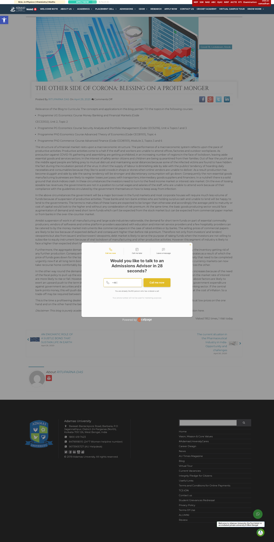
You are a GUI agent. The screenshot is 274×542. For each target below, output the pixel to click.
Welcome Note (49, 9)
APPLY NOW (93, 2)
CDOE (142, 9)
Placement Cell (104, 9)
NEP (196, 2)
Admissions (126, 9)
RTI (240, 2)
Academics (83, 9)
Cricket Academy (206, 9)
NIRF (226, 2)
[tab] (110, 251)
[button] (4, 20)
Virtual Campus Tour (232, 9)
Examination (250, 2)
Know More (254, 9)
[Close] (190, 244)
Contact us (187, 9)
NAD (207, 2)
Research (156, 9)
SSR (202, 2)
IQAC (219, 2)
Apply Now (170, 9)
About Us (66, 9)
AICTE (234, 2)
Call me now (157, 282)
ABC (213, 2)
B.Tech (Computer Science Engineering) (47, 2)
